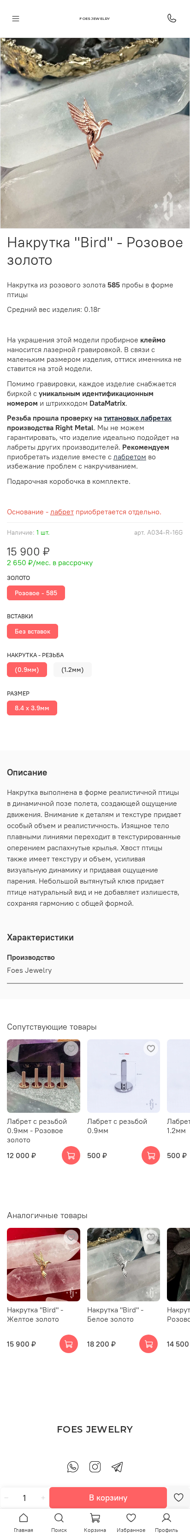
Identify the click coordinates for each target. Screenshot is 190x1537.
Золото (18, 577)
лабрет (62, 511)
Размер (18, 693)
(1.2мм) (72, 669)
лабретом (129, 456)
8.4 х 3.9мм (32, 708)
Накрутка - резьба (35, 655)
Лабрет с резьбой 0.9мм (117, 1125)
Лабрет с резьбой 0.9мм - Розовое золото (37, 1130)
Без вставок (32, 631)
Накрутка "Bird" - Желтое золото (35, 1314)
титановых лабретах (138, 417)
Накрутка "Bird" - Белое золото (115, 1314)
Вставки (20, 616)
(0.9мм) (27, 669)
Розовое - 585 (36, 593)
